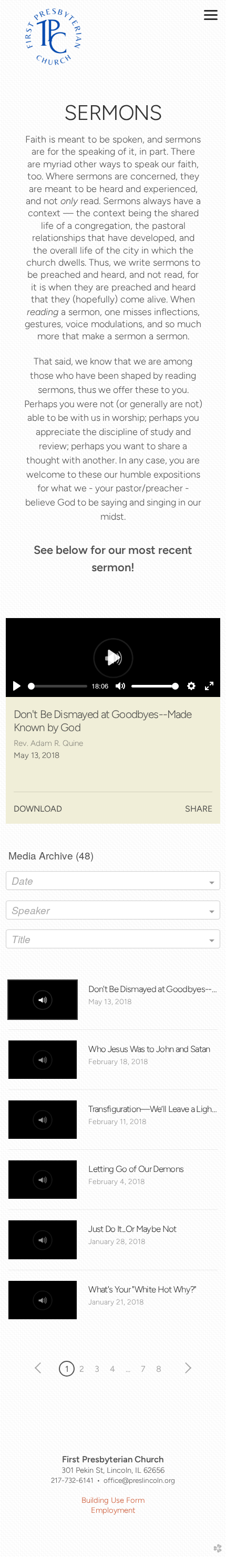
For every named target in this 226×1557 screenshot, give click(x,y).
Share (198, 809)
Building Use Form (113, 1500)
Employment (113, 1510)
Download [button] (38, 809)
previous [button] (40, 1368)
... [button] (128, 1369)
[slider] (58, 686)
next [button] (186, 1368)
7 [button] (143, 1369)
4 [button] (112, 1369)
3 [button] (97, 1369)
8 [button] (158, 1369)
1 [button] (67, 1369)
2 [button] (81, 1369)
